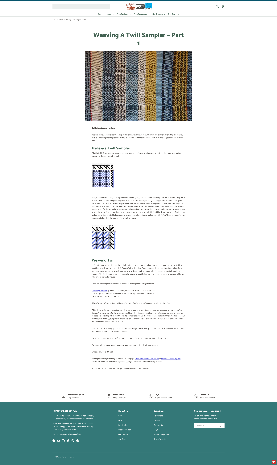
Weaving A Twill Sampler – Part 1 (76, 20)
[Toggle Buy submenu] (103, 14)
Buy (99, 14)
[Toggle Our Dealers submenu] (164, 14)
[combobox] (81, 6)
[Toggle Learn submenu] (113, 14)
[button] (223, 6)
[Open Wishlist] (274, 462)
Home (54, 20)
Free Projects (122, 14)
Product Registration (162, 434)
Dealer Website (160, 439)
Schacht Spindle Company (65, 457)
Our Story (172, 14)
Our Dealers (157, 14)
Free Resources (140, 14)
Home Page (158, 415)
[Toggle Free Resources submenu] (149, 14)
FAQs (156, 429)
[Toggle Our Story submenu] (178, 14)
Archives (61, 20)
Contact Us (158, 425)
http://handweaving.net (170, 358)
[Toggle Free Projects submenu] (130, 14)
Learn (108, 14)
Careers (157, 420)
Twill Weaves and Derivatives (147, 358)
